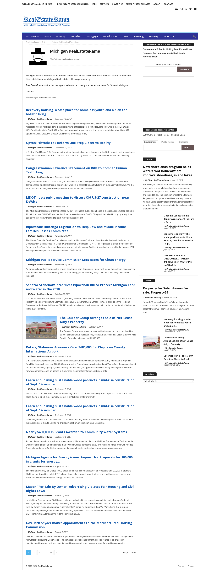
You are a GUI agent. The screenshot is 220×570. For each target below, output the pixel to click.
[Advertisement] (135, 21)
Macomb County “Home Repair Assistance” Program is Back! (178, 219)
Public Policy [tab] (167, 142)
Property (153, 36)
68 (51, 552)
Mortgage (92, 36)
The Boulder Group (174, 348)
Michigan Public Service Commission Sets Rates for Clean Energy (75, 260)
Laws (125, 36)
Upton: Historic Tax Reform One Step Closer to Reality (68, 143)
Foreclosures (110, 36)
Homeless (76, 36)
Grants (47, 36)
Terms (181, 566)
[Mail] (181, 9)
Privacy (191, 566)
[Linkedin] (177, 9)
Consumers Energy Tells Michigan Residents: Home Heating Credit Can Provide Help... (178, 238)
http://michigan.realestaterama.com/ (65, 59)
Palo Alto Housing (153, 297)
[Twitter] (191, 9)
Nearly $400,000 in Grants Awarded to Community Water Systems (76, 432)
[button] (192, 36)
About (157, 4)
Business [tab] (183, 142)
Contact (168, 4)
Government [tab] (150, 142)
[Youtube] (195, 9)
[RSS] (186, 9)
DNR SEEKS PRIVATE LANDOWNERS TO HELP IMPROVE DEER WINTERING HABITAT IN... (177, 260)
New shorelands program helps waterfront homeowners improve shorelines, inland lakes (167, 171)
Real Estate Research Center (73, 4)
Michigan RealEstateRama (40, 119)
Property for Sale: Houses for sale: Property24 (165, 290)
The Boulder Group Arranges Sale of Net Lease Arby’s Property (178, 341)
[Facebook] (172, 9)
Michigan (31, 36)
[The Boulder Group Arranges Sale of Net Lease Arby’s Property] (151, 342)
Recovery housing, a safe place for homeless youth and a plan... (177, 322)
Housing (60, 36)
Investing (139, 36)
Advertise (117, 4)
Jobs (94, 4)
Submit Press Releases (138, 4)
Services (104, 4)
